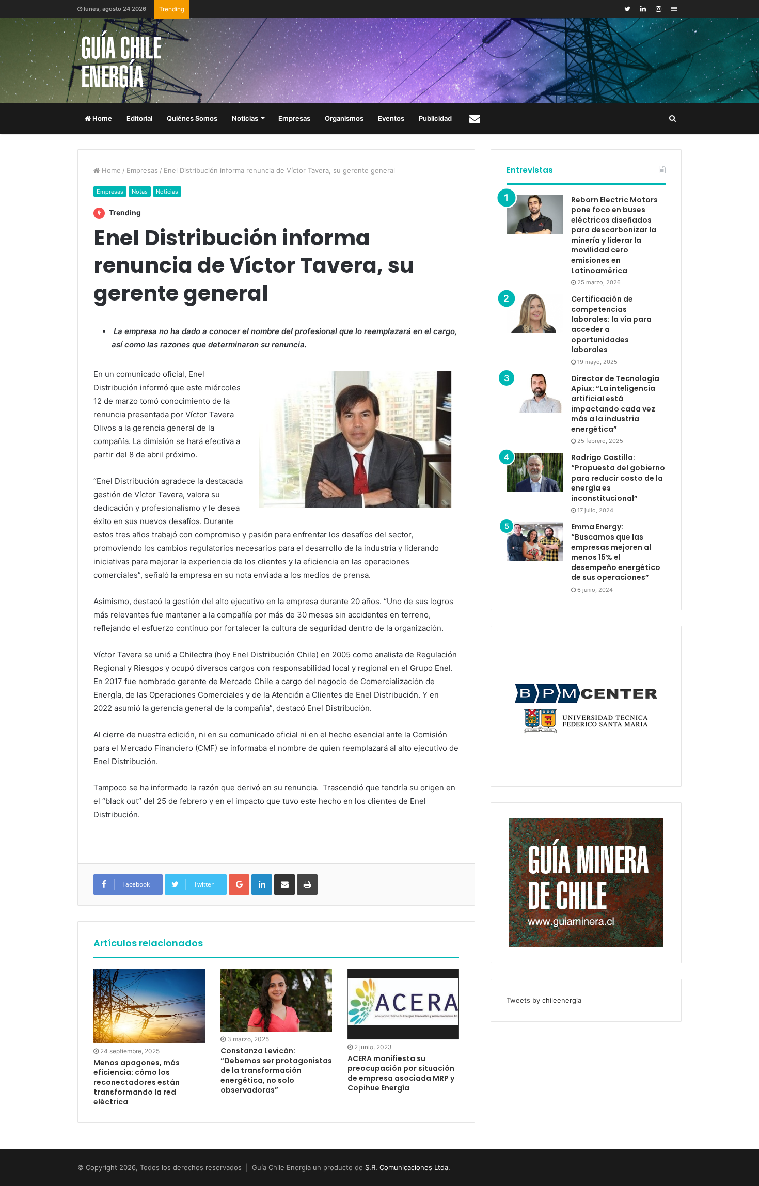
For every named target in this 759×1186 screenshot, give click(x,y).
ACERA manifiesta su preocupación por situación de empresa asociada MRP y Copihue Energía (400, 1073)
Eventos (391, 118)
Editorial (139, 118)
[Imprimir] (307, 884)
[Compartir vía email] (284, 884)
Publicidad (435, 118)
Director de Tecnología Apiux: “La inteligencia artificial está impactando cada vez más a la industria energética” (615, 403)
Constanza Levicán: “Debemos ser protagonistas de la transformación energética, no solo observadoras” (276, 1070)
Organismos (344, 118)
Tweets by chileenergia (544, 1000)
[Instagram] (658, 9)
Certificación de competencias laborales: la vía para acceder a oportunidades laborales (611, 324)
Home (101, 118)
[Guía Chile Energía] (129, 60)
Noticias (245, 118)
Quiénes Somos (192, 118)
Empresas (294, 118)
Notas (140, 191)
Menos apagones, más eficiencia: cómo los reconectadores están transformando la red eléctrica (136, 1082)
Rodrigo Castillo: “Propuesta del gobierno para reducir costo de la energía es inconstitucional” (618, 477)
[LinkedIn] (643, 9)
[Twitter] (627, 9)
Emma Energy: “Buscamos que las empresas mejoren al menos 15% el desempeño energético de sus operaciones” (615, 551)
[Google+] (239, 884)
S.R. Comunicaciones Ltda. (407, 1167)
